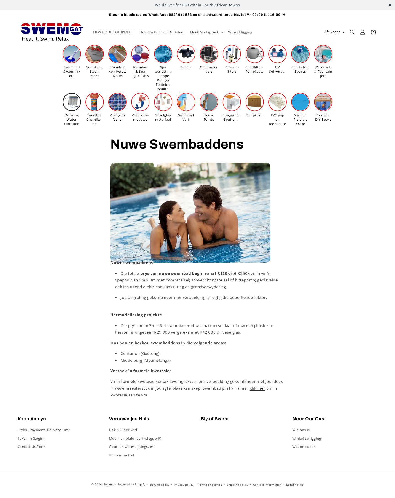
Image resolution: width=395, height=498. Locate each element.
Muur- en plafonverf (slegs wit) (135, 438)
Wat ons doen (304, 446)
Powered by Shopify (131, 484)
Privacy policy (183, 484)
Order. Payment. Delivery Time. (45, 430)
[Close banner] (390, 5)
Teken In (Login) (31, 438)
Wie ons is (301, 430)
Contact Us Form (32, 446)
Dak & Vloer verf (123, 430)
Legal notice (295, 484)
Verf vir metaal (121, 455)
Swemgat (110, 484)
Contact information (267, 484)
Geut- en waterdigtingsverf (132, 446)
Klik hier (257, 388)
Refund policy (159, 484)
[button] (206, 32)
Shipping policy (237, 484)
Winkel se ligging (306, 438)
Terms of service (210, 484)
